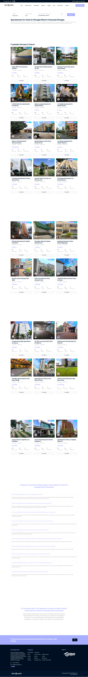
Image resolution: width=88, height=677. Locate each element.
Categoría (14, 13)
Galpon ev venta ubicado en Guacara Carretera (19, 141)
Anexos (43, 656)
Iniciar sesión (80, 1)
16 (75, 100)
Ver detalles (21, 80)
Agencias (43, 5)
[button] (62, 15)
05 (52, 62)
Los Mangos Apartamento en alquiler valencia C (64, 141)
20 (52, 174)
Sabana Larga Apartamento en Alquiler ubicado (43, 104)
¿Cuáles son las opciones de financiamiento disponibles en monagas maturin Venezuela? (31, 554)
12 (29, 374)
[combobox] (17, 15)
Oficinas (29, 658)
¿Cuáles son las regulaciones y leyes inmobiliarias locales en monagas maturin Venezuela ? (31, 503)
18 (75, 237)
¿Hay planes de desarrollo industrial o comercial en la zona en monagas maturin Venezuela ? (32, 562)
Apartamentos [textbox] (15, 15)
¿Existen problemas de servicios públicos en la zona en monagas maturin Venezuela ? (30, 529)
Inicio (22, 5)
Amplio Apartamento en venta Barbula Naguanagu (65, 242)
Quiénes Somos (28, 5)
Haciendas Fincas (37, 659)
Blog (54, 5)
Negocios (36, 658)
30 (52, 337)
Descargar (80, 5)
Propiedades (36, 5)
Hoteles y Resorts (45, 654)
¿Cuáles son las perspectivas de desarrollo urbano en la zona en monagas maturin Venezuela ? (32, 521)
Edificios (35, 656)
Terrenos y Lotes (37, 654)
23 (29, 100)
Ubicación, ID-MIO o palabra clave (44, 13)
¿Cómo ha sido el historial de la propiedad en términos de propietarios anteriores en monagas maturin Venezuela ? (37, 538)
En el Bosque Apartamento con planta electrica (65, 179)
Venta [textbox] (26, 15)
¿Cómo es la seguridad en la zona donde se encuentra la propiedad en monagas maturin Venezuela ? (33, 512)
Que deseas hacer (28, 13)
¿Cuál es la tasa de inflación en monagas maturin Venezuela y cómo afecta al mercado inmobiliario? (33, 546)
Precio (62, 13)
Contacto (67, 5)
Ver (75, 639)
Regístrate (74, 1)
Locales (29, 656)
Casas (29, 654)
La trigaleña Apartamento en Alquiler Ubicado (65, 104)
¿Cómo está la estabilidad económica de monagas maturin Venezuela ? (27, 494)
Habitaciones (44, 658)
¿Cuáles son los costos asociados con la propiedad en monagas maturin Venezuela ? (30, 571)
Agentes (49, 5)
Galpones (29, 659)
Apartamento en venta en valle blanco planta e (43, 379)
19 (29, 62)
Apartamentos (30, 652)
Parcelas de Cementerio (46, 659)
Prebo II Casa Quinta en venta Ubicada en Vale (42, 279)
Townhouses (36, 652)
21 (75, 62)
